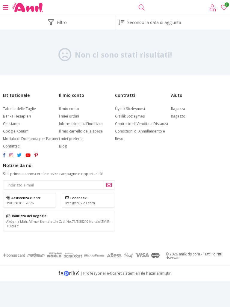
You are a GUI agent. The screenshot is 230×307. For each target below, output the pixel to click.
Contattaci (11, 146)
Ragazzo (178, 116)
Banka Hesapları (17, 116)
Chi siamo (11, 123)
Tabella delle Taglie (19, 108)
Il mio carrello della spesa (81, 131)
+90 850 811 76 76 (20, 203)
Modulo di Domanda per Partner (31, 138)
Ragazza (178, 108)
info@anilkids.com (80, 203)
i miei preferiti (226, 5)
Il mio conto (69, 108)
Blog (63, 146)
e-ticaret (114, 273)
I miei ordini (69, 116)
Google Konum (15, 131)
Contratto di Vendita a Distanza (141, 123)
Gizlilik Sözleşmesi (130, 116)
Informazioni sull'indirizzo (81, 123)
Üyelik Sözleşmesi (130, 108)
